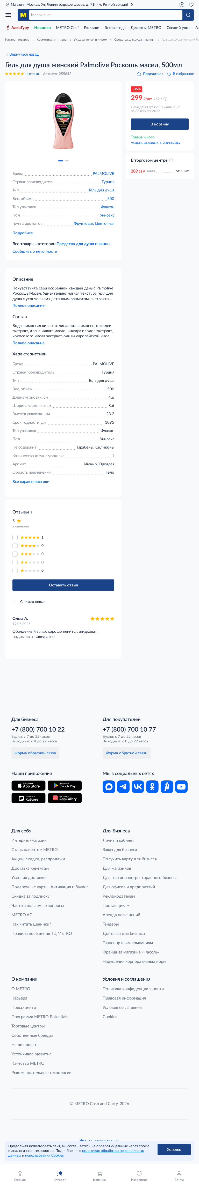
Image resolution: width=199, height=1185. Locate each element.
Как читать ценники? (31, 924)
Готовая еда (115, 28)
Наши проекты (25, 1045)
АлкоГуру (20, 28)
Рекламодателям (119, 896)
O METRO (20, 989)
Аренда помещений (121, 915)
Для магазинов (117, 868)
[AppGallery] (65, 798)
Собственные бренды (32, 1035)
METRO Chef (67, 28)
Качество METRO (28, 1063)
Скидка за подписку (30, 896)
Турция (108, 182)
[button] (60, 160)
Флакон (107, 207)
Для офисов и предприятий (129, 887)
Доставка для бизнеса (124, 933)
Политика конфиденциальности (133, 989)
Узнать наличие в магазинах (155, 143)
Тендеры (111, 924)
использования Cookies (44, 1155)
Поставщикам (116, 906)
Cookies (110, 1017)
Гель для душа (101, 190)
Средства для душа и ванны (83, 244)
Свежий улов (178, 28)
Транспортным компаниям (128, 943)
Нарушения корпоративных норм (134, 961)
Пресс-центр (23, 1007)
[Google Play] (65, 785)
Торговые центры (28, 1026)
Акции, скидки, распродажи (38, 859)
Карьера (19, 998)
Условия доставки (28, 878)
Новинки (42, 28)
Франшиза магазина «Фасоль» (131, 952)
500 (110, 199)
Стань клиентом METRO (34, 850)
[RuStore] (28, 798)
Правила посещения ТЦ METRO (41, 933)
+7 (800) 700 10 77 (129, 730)
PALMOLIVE (103, 174)
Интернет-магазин (29, 840)
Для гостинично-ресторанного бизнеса (140, 878)
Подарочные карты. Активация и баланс (50, 887)
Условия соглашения (122, 1007)
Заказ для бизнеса (120, 850)
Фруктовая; (84, 224)
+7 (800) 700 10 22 (38, 730)
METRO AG (22, 915)
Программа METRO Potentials (39, 1017)
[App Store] (28, 785)
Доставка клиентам (30, 868)
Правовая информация (124, 998)
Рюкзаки (92, 28)
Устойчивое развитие (31, 1054)
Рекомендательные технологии (41, 1073)
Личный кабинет (118, 840)
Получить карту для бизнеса (130, 859)
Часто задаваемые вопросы (37, 906)
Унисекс (107, 215)
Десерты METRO (146, 28)
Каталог (10, 15)
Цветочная (104, 224)
